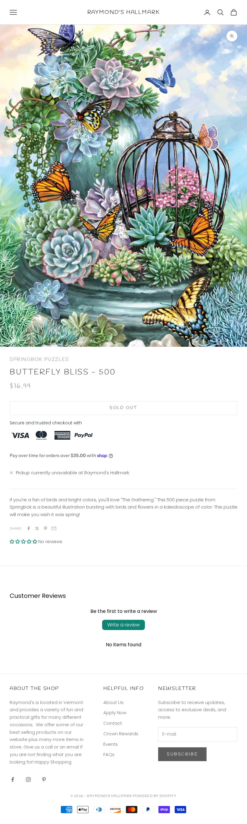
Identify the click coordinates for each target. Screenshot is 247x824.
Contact (112, 723)
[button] (23, 541)
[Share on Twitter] (37, 528)
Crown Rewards (120, 733)
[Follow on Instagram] (28, 779)
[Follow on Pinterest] (44, 779)
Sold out (123, 408)
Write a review (123, 624)
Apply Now (115, 712)
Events (110, 744)
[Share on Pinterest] (45, 528)
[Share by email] (54, 528)
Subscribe (182, 754)
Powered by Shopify (155, 796)
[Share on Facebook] (28, 528)
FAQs (108, 754)
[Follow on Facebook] (13, 779)
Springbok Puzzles (39, 359)
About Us (113, 702)
